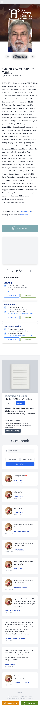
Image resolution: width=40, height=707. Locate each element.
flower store (24, 214)
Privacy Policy (14, 698)
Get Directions (12, 296)
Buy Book (20, 403)
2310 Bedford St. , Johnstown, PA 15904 (20, 313)
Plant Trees (28, 296)
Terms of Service (25, 698)
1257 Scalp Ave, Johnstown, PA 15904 (20, 335)
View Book (9, 403)
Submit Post (20, 464)
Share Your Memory (12, 431)
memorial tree (26, 211)
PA (8, 292)
